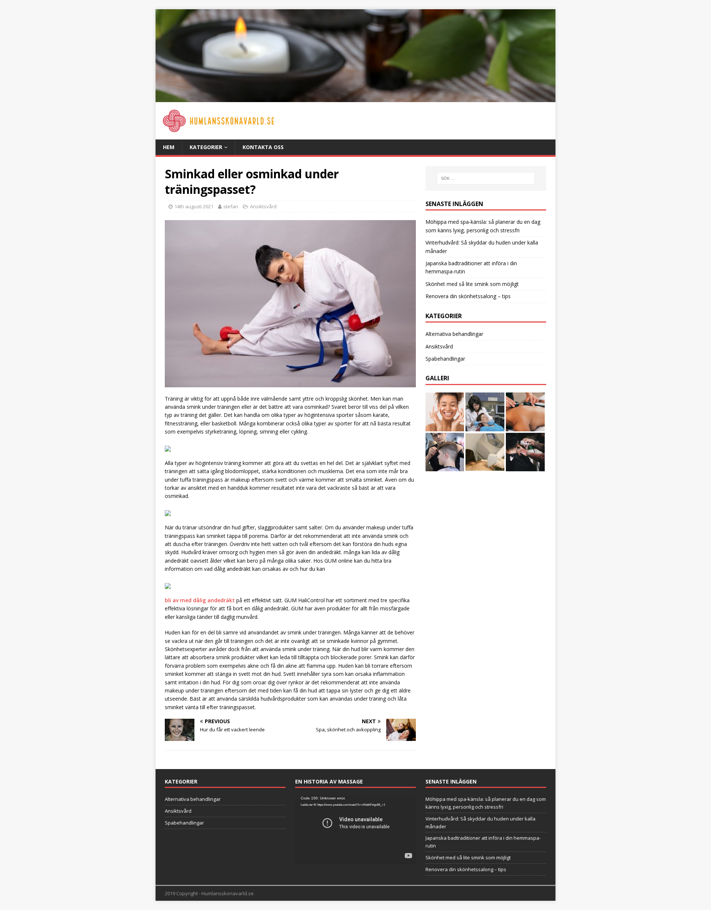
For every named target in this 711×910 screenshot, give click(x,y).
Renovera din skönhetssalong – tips (468, 296)
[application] (355, 829)
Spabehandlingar (445, 358)
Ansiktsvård (263, 206)
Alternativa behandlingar (454, 333)
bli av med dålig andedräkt (200, 600)
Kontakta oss (263, 147)
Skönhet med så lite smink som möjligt (472, 283)
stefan (230, 206)
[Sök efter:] (485, 178)
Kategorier (206, 147)
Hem (168, 147)
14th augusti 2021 (193, 206)
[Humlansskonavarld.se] (355, 97)
